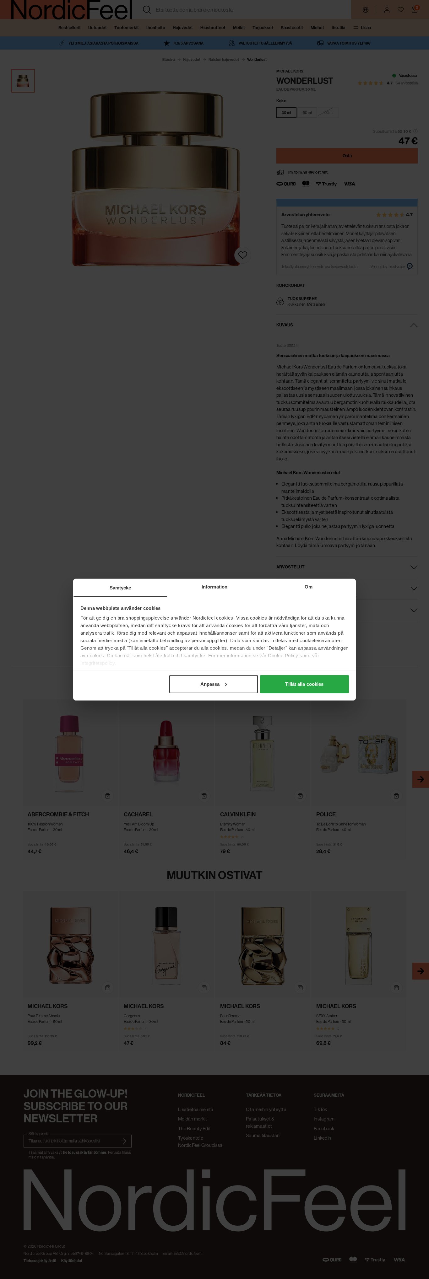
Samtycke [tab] (120, 587)
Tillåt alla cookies (304, 683)
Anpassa (210, 683)
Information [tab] (214, 586)
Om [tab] (308, 586)
